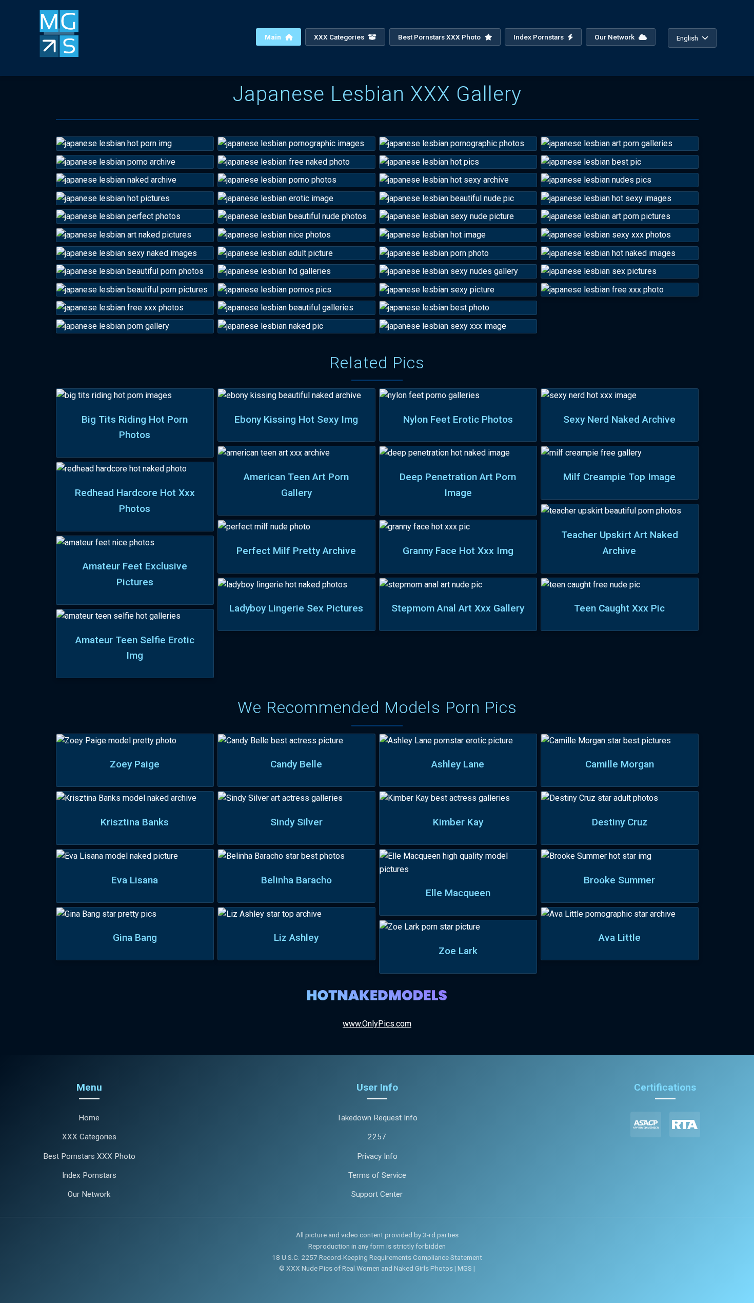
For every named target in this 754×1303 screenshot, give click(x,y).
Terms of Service (377, 1175)
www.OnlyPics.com (377, 1024)
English (687, 38)
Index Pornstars (539, 37)
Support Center (377, 1194)
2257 (377, 1136)
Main (274, 37)
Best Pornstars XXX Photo (440, 37)
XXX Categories (340, 37)
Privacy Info (377, 1156)
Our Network (615, 37)
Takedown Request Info (377, 1117)
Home (89, 1117)
